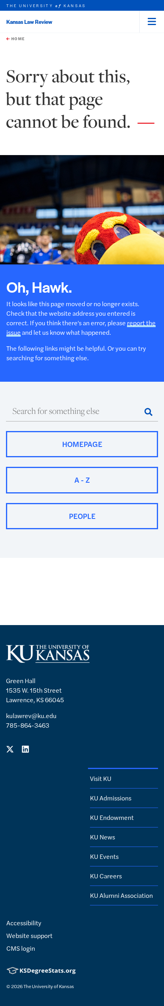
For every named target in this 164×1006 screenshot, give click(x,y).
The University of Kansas (48, 986)
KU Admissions (110, 797)
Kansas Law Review (29, 21)
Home (17, 38)
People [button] (82, 516)
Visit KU (100, 778)
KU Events (104, 856)
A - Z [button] (82, 479)
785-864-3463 (27, 725)
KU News (102, 836)
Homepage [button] (82, 444)
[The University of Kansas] (48, 659)
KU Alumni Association (121, 895)
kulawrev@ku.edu (31, 715)
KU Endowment (112, 817)
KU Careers (106, 875)
